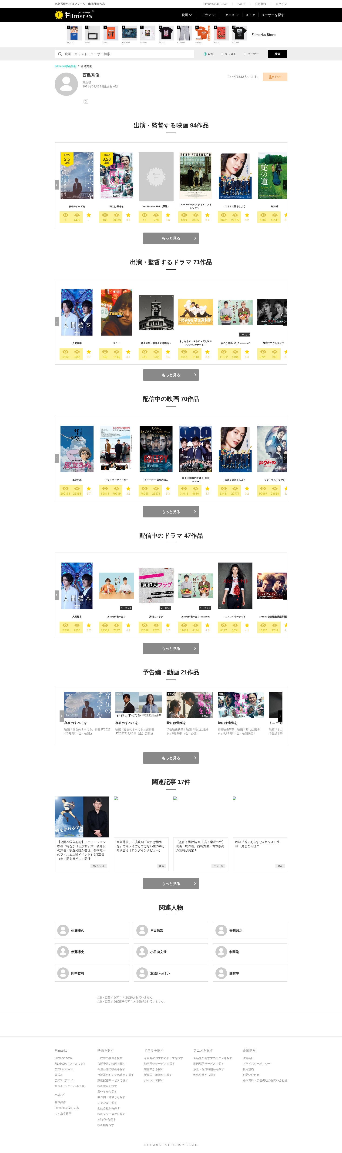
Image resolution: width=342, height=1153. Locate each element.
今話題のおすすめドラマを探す (163, 1058)
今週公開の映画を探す (111, 1069)
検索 (277, 54)
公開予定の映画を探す (111, 1063)
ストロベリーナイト (235, 616)
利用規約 (248, 1069)
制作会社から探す (204, 1074)
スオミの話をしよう (235, 206)
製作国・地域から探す (111, 1097)
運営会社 (248, 1058)
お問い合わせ (251, 1074)
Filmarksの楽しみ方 (215, 4)
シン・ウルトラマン (274, 480)
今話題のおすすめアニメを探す (212, 1058)
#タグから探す (106, 1119)
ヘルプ (241, 4)
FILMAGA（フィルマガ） (70, 1063)
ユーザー (253, 54)
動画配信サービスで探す (112, 1080)
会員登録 (260, 4)
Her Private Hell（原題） (156, 206)
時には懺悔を (117, 206)
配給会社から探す (108, 1108)
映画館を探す (105, 1125)
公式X (58, 1074)
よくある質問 (63, 1113)
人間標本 (77, 343)
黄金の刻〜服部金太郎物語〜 (156, 343)
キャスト (230, 54)
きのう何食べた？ (116, 616)
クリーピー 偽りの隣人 (156, 480)
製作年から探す (107, 1091)
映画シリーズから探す (111, 1114)
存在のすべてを (77, 206)
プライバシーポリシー (257, 1063)
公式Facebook (64, 1069)
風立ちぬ (77, 480)
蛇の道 (274, 206)
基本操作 (60, 1102)
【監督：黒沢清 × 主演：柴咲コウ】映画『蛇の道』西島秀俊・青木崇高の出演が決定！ (200, 846)
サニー (116, 343)
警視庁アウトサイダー (274, 343)
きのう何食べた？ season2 (235, 343)
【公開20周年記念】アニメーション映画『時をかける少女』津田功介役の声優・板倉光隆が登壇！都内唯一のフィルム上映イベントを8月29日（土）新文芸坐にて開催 (81, 850)
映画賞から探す (107, 1086)
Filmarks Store (64, 1058)
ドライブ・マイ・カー (116, 480)
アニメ (230, 15)
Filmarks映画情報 (66, 66)
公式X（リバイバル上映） (71, 1086)
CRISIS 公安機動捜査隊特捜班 (275, 616)
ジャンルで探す (107, 1102)
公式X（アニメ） (65, 1080)
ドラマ (206, 15)
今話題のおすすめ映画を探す (115, 1074)
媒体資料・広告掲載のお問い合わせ (265, 1080)
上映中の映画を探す (110, 1058)
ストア (250, 15)
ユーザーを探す (273, 15)
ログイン (281, 4)
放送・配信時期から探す (208, 1069)
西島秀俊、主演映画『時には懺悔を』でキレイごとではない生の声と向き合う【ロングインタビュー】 (141, 846)
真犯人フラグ (156, 616)
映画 (185, 15)
